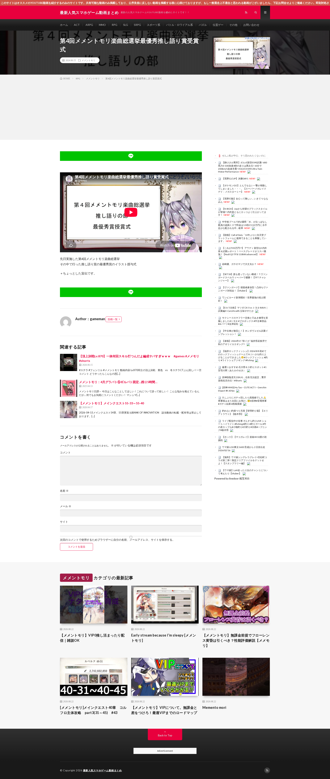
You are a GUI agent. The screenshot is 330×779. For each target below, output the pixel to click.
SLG (125, 24)
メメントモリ (88, 60)
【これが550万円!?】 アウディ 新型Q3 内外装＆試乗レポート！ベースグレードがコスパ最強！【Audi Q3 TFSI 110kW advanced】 (242, 251)
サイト (64, 521)
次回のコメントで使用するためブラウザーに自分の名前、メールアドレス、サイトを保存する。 (117, 539)
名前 (64, 490)
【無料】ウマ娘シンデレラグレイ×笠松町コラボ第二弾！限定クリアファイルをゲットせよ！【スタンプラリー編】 (242, 460)
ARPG (89, 24)
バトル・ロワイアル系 (179, 24)
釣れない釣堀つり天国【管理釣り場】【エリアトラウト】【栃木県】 (243, 412)
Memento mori (214, 707)
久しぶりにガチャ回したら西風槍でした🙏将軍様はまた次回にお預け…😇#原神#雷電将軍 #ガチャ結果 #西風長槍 (242, 400)
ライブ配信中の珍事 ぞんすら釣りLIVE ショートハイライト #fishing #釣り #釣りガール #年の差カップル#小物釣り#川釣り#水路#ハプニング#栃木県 (242, 425)
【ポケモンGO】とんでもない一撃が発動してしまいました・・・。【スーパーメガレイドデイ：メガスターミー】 (242, 188)
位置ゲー (218, 24)
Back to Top (165, 735)
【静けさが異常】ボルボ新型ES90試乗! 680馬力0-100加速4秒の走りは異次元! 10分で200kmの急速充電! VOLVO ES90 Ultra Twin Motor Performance (242, 167)
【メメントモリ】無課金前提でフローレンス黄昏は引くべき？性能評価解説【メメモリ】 (236, 640)
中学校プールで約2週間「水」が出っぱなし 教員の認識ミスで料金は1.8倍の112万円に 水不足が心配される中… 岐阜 (242, 225)
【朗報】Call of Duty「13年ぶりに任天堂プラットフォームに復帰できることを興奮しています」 (242, 238)
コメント (65, 452)
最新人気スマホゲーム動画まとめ (102, 770)
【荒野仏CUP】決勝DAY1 (235, 178)
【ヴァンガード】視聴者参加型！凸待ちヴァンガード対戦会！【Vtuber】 (243, 289)
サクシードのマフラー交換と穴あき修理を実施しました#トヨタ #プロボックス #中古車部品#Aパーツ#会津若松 (243, 321)
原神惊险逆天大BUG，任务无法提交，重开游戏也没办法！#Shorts (242, 379)
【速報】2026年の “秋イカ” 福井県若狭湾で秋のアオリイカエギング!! (242, 342)
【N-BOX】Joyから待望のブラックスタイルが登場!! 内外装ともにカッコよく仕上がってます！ (242, 212)
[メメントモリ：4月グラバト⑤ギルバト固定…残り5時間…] (68, 388)
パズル (203, 24)
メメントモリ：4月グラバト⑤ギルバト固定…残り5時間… (118, 382)
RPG (114, 24)
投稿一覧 (113, 319)
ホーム (64, 24)
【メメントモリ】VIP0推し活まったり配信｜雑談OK (92, 637)
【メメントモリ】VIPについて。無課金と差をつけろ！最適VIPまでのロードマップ (164, 710)
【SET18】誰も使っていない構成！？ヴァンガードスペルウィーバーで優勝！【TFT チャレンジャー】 (243, 277)
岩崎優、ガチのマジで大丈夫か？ (239, 264)
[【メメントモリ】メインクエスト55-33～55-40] (68, 409)
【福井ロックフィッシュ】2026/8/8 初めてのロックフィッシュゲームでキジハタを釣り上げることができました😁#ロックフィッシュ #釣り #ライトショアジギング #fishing (243, 356)
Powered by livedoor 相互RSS (231, 478)
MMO (102, 24)
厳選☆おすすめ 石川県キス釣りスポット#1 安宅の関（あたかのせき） (242, 369)
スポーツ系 (153, 24)
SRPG (137, 24)
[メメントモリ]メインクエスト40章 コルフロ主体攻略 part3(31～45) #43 (93, 710)
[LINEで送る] (131, 156)
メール (65, 506)
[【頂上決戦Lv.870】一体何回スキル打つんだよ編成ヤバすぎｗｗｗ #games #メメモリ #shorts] (68, 362)
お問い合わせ (251, 24)
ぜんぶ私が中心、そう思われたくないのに (244, 155)
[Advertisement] (165, 109)
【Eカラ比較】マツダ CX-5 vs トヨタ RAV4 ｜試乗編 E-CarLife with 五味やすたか (243, 309)
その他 (233, 24)
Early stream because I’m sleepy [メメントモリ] (163, 637)
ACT (77, 24)
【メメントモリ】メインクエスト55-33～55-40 (111, 403)
